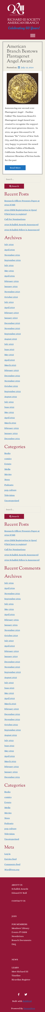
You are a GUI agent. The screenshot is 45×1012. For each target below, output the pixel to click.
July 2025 (9, 265)
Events (7, 464)
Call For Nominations (15, 219)
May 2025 (9, 270)
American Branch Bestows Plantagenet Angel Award (22, 53)
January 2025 (11, 286)
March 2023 (10, 365)
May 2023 (9, 354)
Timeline (16, 975)
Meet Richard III (20, 971)
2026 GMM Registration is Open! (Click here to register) (20, 212)
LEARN (15, 967)
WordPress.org (11, 869)
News (7, 479)
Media (7, 469)
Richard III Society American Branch (24, 21)
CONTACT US (18, 901)
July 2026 (9, 244)
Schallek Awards (20, 889)
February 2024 (11, 312)
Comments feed (12, 864)
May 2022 (9, 412)
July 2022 (9, 402)
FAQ (14, 944)
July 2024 (9, 302)
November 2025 (12, 255)
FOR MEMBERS (19, 924)
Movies (8, 474)
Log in (7, 854)
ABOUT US (17, 885)
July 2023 (9, 344)
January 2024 (11, 318)
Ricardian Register (21, 979)
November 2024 (12, 291)
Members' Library (20, 928)
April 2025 (9, 276)
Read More (15, 167)
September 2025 (12, 260)
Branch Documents (21, 940)
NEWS (15, 959)
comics (8, 458)
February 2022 (11, 428)
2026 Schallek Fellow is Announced (21, 229)
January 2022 (11, 433)
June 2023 (9, 349)
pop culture (10, 490)
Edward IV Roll (19, 893)
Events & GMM (19, 932)
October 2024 (11, 297)
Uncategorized (11, 500)
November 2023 (12, 328)
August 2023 (10, 339)
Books (7, 453)
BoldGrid (27, 1001)
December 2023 (12, 323)
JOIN (14, 916)
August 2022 (10, 396)
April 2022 (9, 417)
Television (9, 495)
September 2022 (12, 391)
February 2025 (11, 281)
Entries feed (10, 859)
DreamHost (29, 1008)
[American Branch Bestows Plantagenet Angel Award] (22, 88)
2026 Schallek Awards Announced (21, 224)
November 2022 (12, 381)
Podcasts (8, 485)
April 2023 (9, 360)
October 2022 (11, 386)
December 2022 (12, 375)
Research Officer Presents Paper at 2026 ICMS (22, 203)
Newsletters (18, 936)
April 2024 (9, 307)
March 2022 (10, 423)
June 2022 (9, 407)
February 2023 (11, 370)
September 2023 (12, 333)
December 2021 (12, 438)
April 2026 (9, 249)
